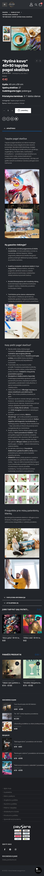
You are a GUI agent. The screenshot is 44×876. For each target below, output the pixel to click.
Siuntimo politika (10, 804)
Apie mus (7, 788)
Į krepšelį (24, 110)
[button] (36, 5)
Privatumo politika (11, 815)
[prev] (36, 60)
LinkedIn (12, 119)
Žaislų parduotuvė (9, 860)
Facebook (4, 119)
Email (16, 119)
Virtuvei (22, 103)
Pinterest (10, 849)
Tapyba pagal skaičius (17, 100)
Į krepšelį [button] (17, 618)
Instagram (15, 849)
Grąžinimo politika (11, 800)
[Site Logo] (11, 4)
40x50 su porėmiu (13, 103)
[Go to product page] (11, 624)
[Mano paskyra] (31, 4)
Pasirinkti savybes (17, 663)
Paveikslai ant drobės (8, 681)
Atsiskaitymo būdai (11, 811)
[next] (40, 60)
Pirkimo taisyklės (10, 808)
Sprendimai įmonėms (12, 819)
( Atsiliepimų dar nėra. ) (20, 73)
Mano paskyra (9, 796)
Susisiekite (8, 792)
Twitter (8, 119)
